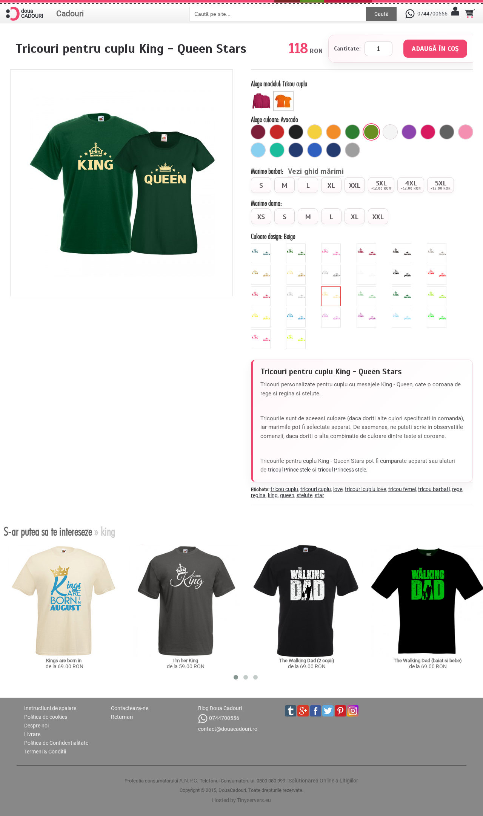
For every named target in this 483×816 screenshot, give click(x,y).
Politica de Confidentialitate (56, 743)
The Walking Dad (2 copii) (306, 660)
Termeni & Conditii (45, 752)
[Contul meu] (455, 13)
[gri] (352, 150)
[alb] (390, 132)
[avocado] (371, 132)
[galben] (315, 132)
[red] (437, 268)
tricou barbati (434, 489)
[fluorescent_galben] (297, 332)
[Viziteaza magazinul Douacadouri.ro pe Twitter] (328, 710)
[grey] (297, 289)
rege (457, 489)
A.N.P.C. (188, 781)
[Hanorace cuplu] (262, 94)
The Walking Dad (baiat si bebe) (428, 660)
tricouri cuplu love (365, 489)
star (319, 495)
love (338, 489)
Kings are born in (64, 660)
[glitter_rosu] (367, 246)
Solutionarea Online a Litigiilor (323, 781)
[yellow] (261, 311)
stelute (304, 495)
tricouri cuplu (315, 489)
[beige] (332, 289)
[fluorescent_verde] (437, 311)
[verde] (352, 132)
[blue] (297, 311)
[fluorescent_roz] (261, 332)
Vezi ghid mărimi (316, 172)
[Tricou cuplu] (284, 94)
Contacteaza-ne (129, 708)
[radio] (261, 185)
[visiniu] (258, 132)
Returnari (122, 717)
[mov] (409, 132)
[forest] (402, 289)
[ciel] (258, 150)
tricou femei (402, 489)
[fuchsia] (428, 132)
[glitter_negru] (402, 246)
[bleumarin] (296, 150)
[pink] (261, 289)
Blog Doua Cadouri (220, 708)
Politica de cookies (45, 717)
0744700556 (224, 718)
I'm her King (185, 660)
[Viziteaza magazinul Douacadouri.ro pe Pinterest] (340, 710)
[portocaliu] (333, 132)
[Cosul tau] (470, 13)
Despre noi (36, 726)
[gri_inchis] (447, 132)
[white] (367, 268)
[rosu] (277, 132)
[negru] (296, 132)
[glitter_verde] (297, 246)
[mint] (367, 289)
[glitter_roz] (332, 246)
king (273, 495)
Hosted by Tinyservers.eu (241, 800)
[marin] (333, 150)
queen (287, 495)
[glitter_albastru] (261, 246)
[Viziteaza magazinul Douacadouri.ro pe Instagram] (352, 710)
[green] (437, 289)
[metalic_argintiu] (332, 268)
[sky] (402, 311)
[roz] (465, 132)
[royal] (315, 150)
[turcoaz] (277, 150)
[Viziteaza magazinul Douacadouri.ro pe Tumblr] (290, 710)
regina (258, 495)
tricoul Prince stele (289, 470)
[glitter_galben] (261, 268)
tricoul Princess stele (342, 470)
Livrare (32, 734)
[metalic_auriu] (297, 268)
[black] (402, 268)
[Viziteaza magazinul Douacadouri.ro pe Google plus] (303, 710)
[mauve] (332, 311)
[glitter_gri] (437, 246)
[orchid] (367, 311)
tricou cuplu (284, 489)
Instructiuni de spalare (50, 708)
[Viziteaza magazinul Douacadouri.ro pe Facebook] (315, 710)
